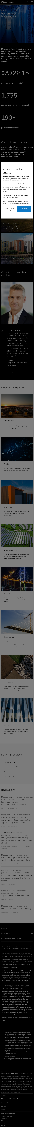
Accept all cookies (24, 209)
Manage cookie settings (9, 209)
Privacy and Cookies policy (20, 203)
